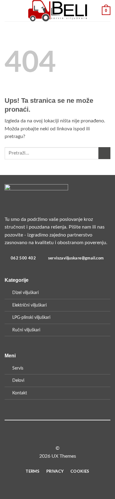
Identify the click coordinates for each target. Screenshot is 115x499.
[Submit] (104, 153)
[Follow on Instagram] (53, 437)
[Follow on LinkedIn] (68, 437)
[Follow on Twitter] (61, 437)
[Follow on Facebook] (46, 437)
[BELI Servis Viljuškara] (57, 10)
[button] (8, 10)
